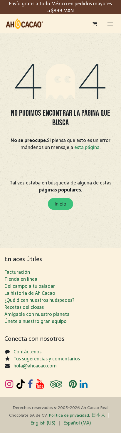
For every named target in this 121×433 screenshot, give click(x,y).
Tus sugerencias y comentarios (47, 358)
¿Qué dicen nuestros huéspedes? (39, 300)
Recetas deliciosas (24, 307)
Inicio (60, 204)
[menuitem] (43, 422)
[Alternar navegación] (110, 23)
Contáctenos (27, 351)
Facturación (17, 272)
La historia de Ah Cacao (29, 293)
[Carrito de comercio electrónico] (94, 24)
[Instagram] (9, 384)
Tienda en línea (20, 279)
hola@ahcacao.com (35, 365)
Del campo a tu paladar (29, 286)
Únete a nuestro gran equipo (35, 321)
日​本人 (98, 415)
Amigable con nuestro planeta (37, 314)
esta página (87, 147)
